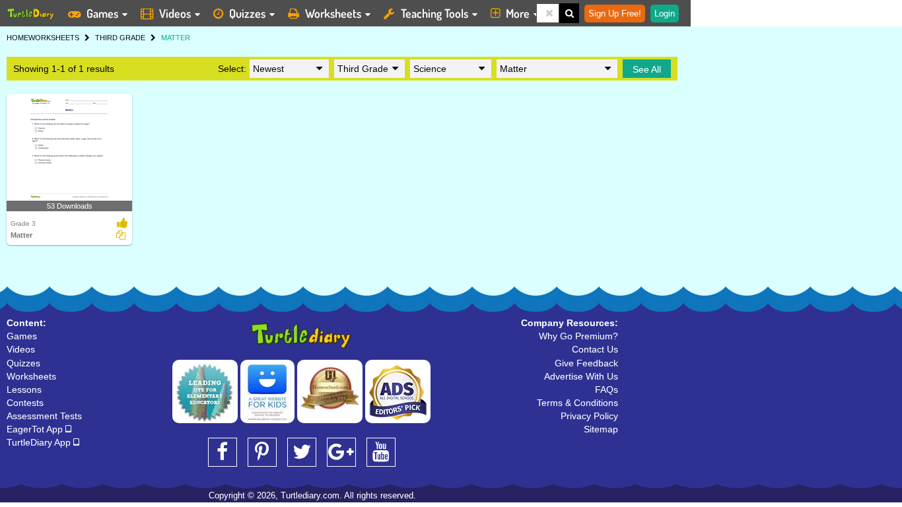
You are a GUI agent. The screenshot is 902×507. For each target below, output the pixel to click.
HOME (17, 38)
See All (647, 69)
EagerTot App (36, 429)
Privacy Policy (589, 416)
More (517, 13)
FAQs (606, 389)
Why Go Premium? (578, 336)
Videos (174, 13)
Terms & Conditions (577, 402)
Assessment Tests (44, 416)
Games (102, 13)
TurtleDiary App (40, 442)
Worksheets (333, 13)
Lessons (24, 389)
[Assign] (120, 235)
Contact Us (595, 349)
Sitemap (601, 429)
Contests (25, 402)
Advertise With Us (581, 376)
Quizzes (247, 13)
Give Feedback (586, 363)
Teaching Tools (434, 13)
